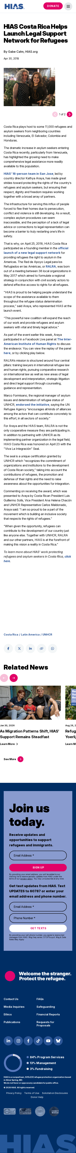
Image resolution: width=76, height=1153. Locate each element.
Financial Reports (48, 1014)
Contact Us (11, 999)
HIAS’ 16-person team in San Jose (28, 173)
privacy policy (26, 879)
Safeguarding (46, 1006)
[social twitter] (19, 648)
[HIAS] (38, 976)
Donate (53, 6)
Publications (12, 1022)
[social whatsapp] (52, 648)
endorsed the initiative (32, 404)
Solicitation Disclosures (55, 1093)
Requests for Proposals (45, 1024)
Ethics (8, 1014)
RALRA (51, 266)
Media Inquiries (14, 1006)
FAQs (40, 999)
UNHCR (47, 634)
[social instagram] (18, 1040)
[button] (69, 114)
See (10, 759)
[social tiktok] (38, 1040)
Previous (4, 678)
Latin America (30, 634)
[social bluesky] (58, 1040)
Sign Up (38, 867)
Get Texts (38, 928)
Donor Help (37, 1097)
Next (14, 678)
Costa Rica (11, 634)
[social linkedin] (30, 648)
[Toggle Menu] (68, 6)
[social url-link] (41, 648)
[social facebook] (8, 648)
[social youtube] (48, 1040)
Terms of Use (31, 1093)
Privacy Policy (14, 1093)
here (7, 353)
